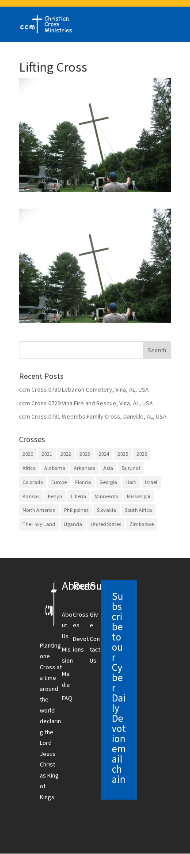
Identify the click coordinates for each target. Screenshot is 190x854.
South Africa (138, 510)
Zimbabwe (141, 524)
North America (39, 510)
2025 (123, 453)
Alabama (54, 468)
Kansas (31, 496)
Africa (29, 468)
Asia (108, 468)
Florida (83, 482)
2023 (85, 453)
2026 (142, 453)
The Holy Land (39, 524)
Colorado (33, 482)
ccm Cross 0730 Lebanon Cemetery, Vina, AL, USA (84, 389)
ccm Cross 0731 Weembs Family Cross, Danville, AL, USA (93, 416)
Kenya (55, 496)
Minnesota (106, 496)
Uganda (73, 524)
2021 (47, 453)
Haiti (131, 482)
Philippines (76, 510)
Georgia (108, 482)
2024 (104, 453)
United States (106, 524)
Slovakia (106, 510)
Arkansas (84, 468)
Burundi (131, 468)
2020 (28, 453)
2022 (66, 453)
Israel (151, 482)
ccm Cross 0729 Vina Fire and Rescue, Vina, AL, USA (86, 403)
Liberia (78, 496)
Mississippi (138, 496)
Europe (59, 482)
